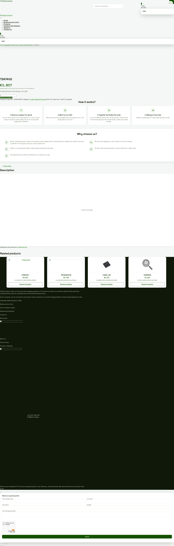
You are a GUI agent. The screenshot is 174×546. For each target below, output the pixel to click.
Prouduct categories (6, 346)
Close (170, 3)
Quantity (89, 505)
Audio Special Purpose (25, 45)
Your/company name (7, 499)
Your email (89, 499)
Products (7, 24)
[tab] (89, 166)
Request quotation (6, 97)
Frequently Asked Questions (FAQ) (11, 300)
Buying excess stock (11, 22)
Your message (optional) (8, 511)
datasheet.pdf (22, 247)
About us (7, 28)
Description (7, 166)
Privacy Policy (4, 342)
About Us (3, 339)
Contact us (8, 29)
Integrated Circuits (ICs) (11, 45)
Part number (5, 505)
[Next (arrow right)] (2, 545)
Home (6, 20)
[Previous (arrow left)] (0, 545)
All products (3, 318)
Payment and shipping (12, 26)
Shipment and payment (7, 311)
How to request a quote (7, 307)
